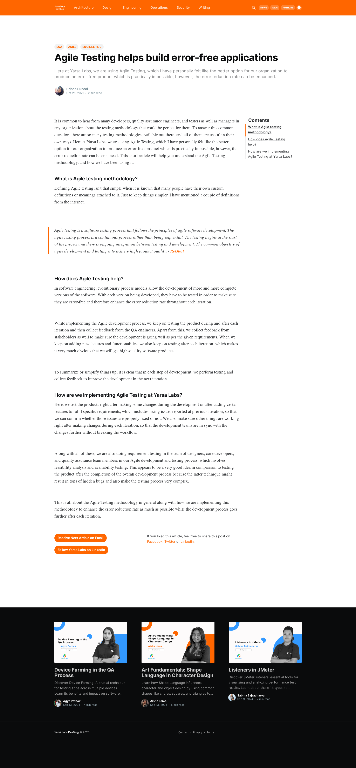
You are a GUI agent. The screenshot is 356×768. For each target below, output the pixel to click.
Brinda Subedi (77, 89)
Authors (288, 7)
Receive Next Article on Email (80, 538)
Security (183, 7)
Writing (204, 7)
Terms (210, 732)
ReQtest (177, 251)
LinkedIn (187, 541)
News (263, 7)
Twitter (169, 541)
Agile (72, 46)
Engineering (132, 7)
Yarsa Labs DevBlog (66, 732)
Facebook (155, 541)
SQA (59, 46)
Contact (183, 732)
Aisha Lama (158, 701)
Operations (159, 7)
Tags (275, 7)
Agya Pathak (72, 701)
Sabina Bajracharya (251, 695)
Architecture (84, 7)
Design (108, 7)
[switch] (299, 7)
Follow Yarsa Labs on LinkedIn (81, 550)
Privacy (197, 732)
